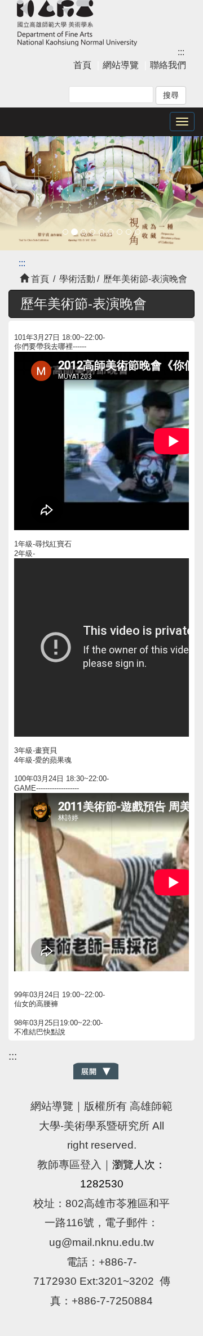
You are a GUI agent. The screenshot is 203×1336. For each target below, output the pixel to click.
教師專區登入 (69, 1165)
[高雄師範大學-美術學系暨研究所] (77, 21)
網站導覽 (121, 65)
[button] (15, 187)
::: (181, 52)
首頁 (82, 65)
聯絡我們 (168, 65)
